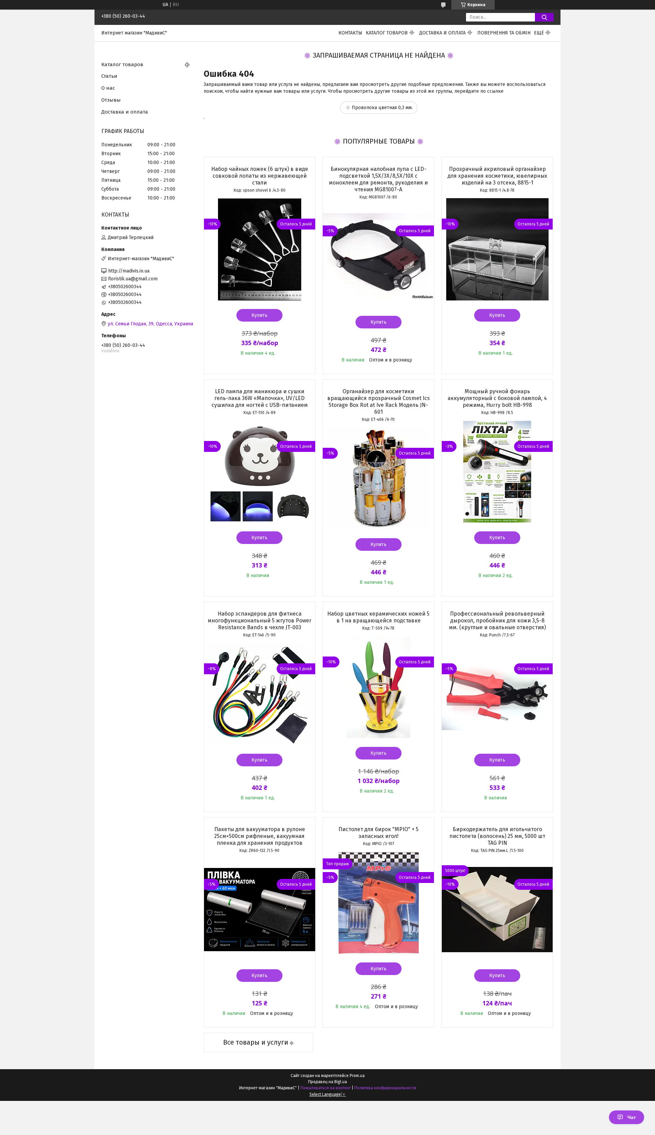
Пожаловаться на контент (326, 1088)
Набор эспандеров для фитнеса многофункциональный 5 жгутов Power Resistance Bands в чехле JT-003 (259, 620)
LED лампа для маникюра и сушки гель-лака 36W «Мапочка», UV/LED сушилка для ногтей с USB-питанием (260, 398)
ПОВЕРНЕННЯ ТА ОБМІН (503, 33)
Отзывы (111, 100)
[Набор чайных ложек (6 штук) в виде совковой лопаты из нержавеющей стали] (259, 249)
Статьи (109, 76)
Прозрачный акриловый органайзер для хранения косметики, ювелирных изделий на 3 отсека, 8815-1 (497, 176)
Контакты (350, 33)
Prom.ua (357, 1075)
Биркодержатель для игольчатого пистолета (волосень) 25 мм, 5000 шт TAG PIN (497, 836)
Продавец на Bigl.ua (327, 1081)
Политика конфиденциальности (385, 1088)
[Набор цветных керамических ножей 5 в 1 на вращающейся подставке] (378, 687)
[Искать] (544, 17)
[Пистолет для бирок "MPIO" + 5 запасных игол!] (378, 903)
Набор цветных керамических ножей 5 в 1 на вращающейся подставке (378, 617)
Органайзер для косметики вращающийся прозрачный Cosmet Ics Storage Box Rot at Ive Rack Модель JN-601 (378, 401)
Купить (259, 315)
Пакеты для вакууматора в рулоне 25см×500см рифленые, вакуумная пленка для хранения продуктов (259, 836)
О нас (108, 88)
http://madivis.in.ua (128, 271)
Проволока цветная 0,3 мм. (382, 107)
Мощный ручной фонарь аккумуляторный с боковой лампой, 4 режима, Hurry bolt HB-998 (497, 398)
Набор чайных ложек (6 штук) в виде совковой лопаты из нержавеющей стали (259, 176)
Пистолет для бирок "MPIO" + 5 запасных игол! (378, 832)
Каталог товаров (387, 33)
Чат (631, 1117)
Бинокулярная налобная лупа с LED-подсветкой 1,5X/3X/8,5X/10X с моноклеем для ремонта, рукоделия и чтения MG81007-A (378, 179)
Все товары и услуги (255, 1042)
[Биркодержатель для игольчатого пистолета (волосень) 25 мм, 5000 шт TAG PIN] (497, 909)
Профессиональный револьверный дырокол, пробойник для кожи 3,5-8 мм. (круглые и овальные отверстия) (497, 620)
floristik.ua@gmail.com (133, 279)
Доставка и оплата (442, 33)
